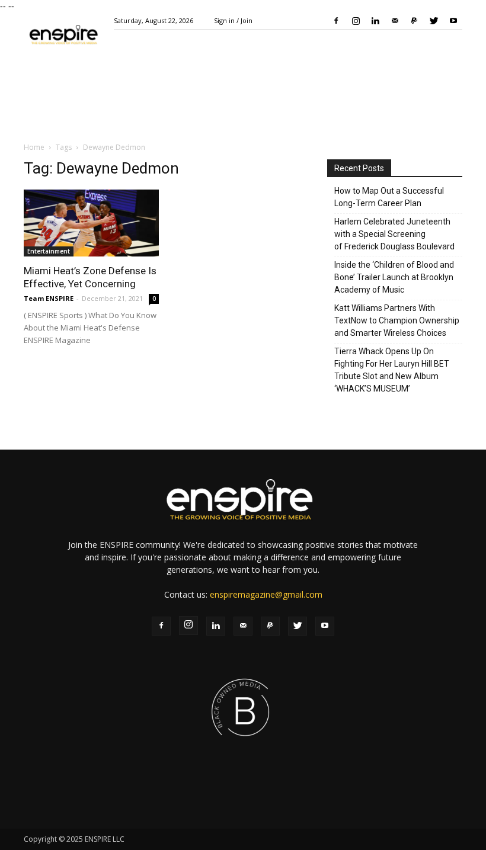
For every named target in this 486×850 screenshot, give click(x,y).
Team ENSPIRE (48, 298)
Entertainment (48, 251)
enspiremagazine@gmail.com (266, 594)
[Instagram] (355, 20)
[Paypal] (414, 20)
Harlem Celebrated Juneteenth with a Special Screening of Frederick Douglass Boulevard (394, 234)
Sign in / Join (233, 20)
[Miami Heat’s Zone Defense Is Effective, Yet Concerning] (91, 223)
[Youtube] (453, 20)
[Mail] (395, 20)
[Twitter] (434, 20)
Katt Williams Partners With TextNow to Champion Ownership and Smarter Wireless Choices (396, 320)
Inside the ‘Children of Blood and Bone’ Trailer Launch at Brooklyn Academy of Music (394, 277)
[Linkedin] (375, 20)
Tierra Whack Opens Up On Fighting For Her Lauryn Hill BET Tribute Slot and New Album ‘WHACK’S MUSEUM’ (391, 370)
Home (34, 147)
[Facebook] (336, 20)
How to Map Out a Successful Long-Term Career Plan (389, 197)
